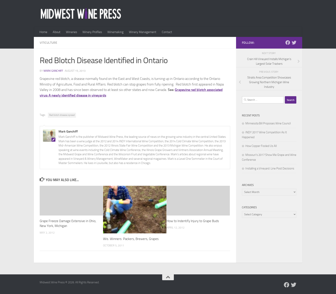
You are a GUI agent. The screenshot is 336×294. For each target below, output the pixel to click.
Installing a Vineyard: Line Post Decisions (269, 168)
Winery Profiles (92, 32)
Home (43, 32)
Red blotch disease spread (62, 115)
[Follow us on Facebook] (287, 42)
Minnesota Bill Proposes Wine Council (268, 123)
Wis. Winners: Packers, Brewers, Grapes (131, 239)
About (56, 32)
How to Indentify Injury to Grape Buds (193, 221)
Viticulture (48, 42)
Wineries (71, 32)
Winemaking (115, 32)
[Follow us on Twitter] (294, 42)
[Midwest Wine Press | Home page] (81, 13)
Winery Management (142, 32)
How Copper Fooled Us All (261, 146)
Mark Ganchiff (53, 70)
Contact (167, 32)
